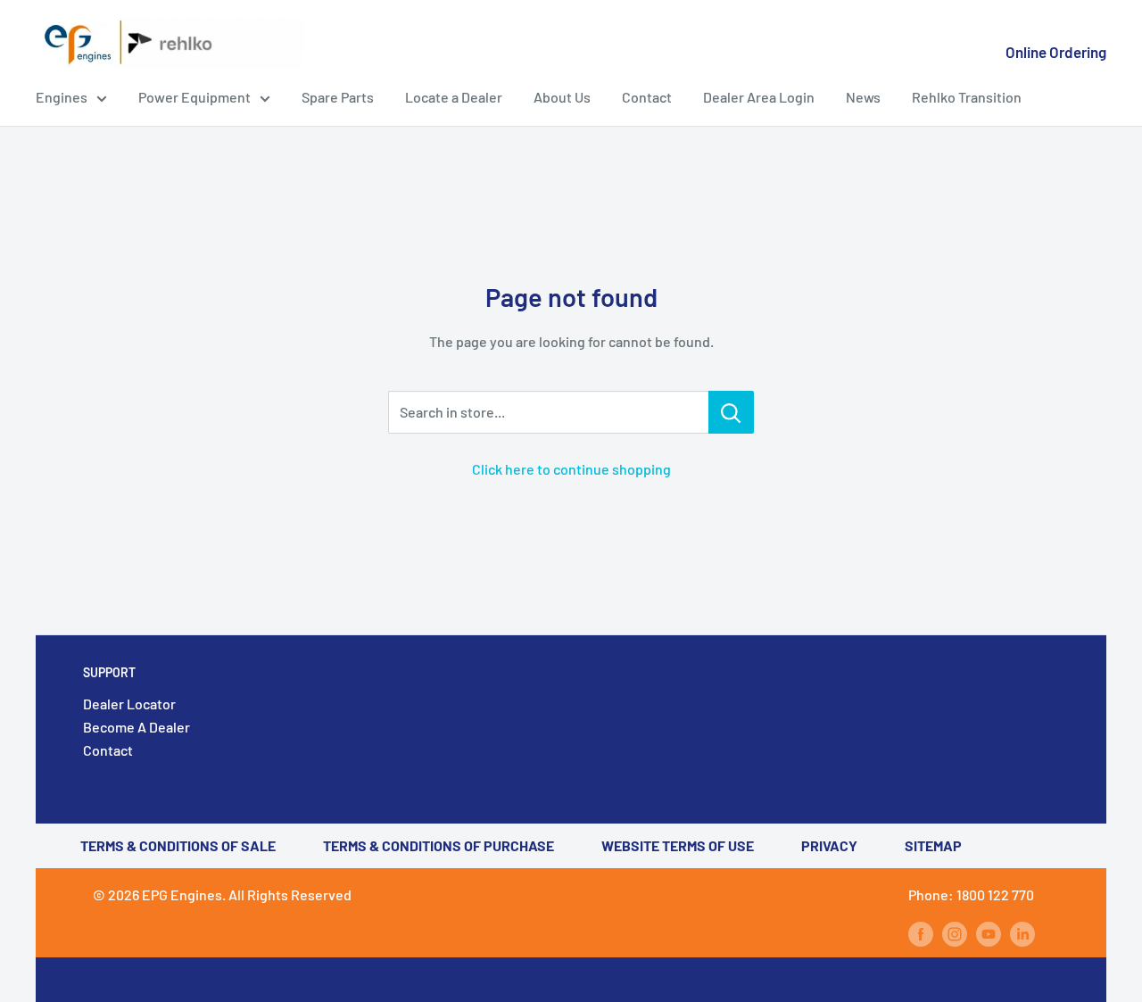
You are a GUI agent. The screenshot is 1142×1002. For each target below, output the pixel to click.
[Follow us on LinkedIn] (1022, 933)
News (863, 96)
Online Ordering (1055, 52)
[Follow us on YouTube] (988, 933)
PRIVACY (829, 845)
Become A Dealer (136, 726)
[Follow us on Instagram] (954, 933)
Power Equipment (194, 96)
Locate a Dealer (453, 96)
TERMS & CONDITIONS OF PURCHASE (438, 845)
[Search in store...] (731, 412)
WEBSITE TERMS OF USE (677, 845)
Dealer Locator (129, 703)
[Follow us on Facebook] (920, 933)
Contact (647, 96)
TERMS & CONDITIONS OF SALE (178, 845)
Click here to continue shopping (571, 468)
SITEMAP (933, 845)
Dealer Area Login (759, 96)
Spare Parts (338, 96)
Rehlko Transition (967, 96)
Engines (61, 96)
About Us (562, 96)
